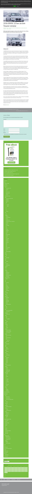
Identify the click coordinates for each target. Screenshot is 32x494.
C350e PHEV (7, 300)
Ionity (6, 233)
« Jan (5, 474)
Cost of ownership (8, 438)
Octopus (7, 235)
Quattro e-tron (8, 193)
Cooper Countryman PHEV (9, 310)
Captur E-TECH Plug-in (8, 335)
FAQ (4, 434)
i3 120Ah (8, 204)
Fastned (7, 229)
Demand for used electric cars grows (9, 175)
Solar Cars (5, 453)
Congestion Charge (6, 183)
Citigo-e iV (7, 351)
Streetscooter (8, 396)
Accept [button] (15, 6)
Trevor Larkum (9, 28)
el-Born (7, 347)
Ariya (6, 316)
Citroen (6, 254)
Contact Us (2, 7)
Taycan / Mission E (8, 332)
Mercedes (6, 296)
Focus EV (7, 263)
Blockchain (5, 180)
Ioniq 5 (7, 271)
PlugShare (7, 239)
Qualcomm (7, 242)
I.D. (6, 377)
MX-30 (6, 295)
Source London (8, 247)
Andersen (7, 216)
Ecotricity (7, 222)
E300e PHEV (7, 301)
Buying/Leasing (7, 435)
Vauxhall (6, 366)
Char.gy (7, 218)
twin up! (7, 385)
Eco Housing (6, 420)
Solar (6, 246)
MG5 (6, 306)
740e (6, 202)
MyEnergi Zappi (8, 234)
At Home (7, 441)
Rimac (6, 342)
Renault (6, 411)
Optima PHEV (7, 287)
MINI (5, 309)
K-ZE (6, 336)
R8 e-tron (7, 194)
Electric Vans (5, 394)
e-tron (6, 190)
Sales (5, 345)
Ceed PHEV (7, 282)
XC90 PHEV (7, 390)
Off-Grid (6, 425)
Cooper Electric (8, 311)
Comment (5, 119)
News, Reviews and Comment (8, 448)
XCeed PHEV (7, 290)
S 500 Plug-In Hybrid (8, 304)
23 (9, 471)
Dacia (5, 256)
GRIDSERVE (7, 230)
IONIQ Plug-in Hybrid (8, 275)
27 (22, 471)
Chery (6, 252)
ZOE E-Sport (7, 341)
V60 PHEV (7, 389)
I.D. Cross (7, 380)
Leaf (6, 317)
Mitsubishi (6, 405)
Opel (5, 320)
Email (4, 130)
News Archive (13, 479)
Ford (5, 262)
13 (22, 468)
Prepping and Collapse (8, 430)
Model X (7, 361)
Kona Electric (7, 276)
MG (5, 305)
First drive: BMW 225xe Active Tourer (22, 110)
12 (19, 468)
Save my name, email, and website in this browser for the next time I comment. (15, 134)
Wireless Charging (8, 251)
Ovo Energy (7, 238)
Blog (4, 479)
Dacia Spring (7, 257)
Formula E (6, 266)
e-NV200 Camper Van (8, 410)
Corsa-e (7, 321)
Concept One (7, 343)
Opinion (5, 449)
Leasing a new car (8, 439)
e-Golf (6, 373)
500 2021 (7, 261)
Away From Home (8, 443)
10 (12, 468)
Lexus (5, 291)
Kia (5, 281)
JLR (5, 280)
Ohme (6, 237)
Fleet (5, 444)
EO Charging (7, 225)
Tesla (5, 356)
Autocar (8, 104)
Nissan (6, 315)
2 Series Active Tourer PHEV (9, 198)
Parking (6, 322)
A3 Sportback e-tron (8, 188)
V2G (6, 250)
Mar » (5, 476)
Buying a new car (8, 436)
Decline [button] (18, 6)
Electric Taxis (5, 393)
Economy (6, 421)
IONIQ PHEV (7, 273)
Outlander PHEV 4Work (9, 406)
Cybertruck (7, 357)
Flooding (6, 424)
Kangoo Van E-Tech (8, 337)
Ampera (7, 367)
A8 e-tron (7, 189)
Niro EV (7, 285)
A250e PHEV (7, 297)
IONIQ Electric (7, 272)
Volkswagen (6, 372)
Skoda (6, 350)
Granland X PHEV (8, 370)
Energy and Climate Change (7, 419)
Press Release (6, 452)
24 (12, 471)
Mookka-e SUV (7, 371)
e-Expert (7, 327)
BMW (5, 197)
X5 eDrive (7, 211)
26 (19, 471)
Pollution (6, 429)
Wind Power (6, 433)
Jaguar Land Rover (7, 277)
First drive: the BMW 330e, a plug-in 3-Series (10, 109)
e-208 (6, 326)
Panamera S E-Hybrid (8, 331)
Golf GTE (7, 376)
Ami (6, 255)
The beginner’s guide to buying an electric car (10, 171)
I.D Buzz (7, 416)
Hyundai (6, 270)
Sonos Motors (7, 454)
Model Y (7, 362)
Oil (5, 426)
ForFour (7, 353)
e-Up (6, 375)
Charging (6, 440)
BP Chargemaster (8, 217)
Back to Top (18, 479)
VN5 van (7, 401)
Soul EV (7, 289)
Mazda (6, 294)
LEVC (5, 400)
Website (4, 132)
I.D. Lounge (7, 381)
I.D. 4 (6, 417)
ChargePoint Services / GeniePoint (10, 221)
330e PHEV (7, 199)
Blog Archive (8, 479)
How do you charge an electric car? (8, 172)
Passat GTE (7, 384)
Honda (6, 267)
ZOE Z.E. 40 (8, 340)
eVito (6, 404)
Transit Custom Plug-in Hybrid (9, 399)
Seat (5, 346)
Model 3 (7, 358)
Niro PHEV (7, 286)
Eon (6, 226)
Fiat (5, 260)
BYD (5, 212)
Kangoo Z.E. (7, 412)
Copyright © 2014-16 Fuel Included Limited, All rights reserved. (11, 492)
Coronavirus (5, 184)
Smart (6, 352)
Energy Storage (7, 422)
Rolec (6, 243)
